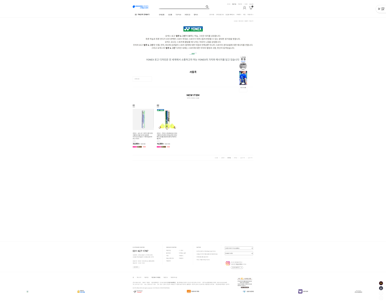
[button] (244, 68)
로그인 (228, 4)
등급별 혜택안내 (230, 14)
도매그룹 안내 (220, 14)
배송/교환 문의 (170, 258)
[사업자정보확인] (171, 282)
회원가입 (234, 4)
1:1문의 (245, 4)
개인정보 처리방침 (155, 277)
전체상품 (161, 14)
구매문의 (181, 258)
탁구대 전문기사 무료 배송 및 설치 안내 (206, 251)
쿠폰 (244, 14)
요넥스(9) (137, 79)
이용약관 (146, 277)
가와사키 (251, 21)
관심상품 (251, 4)
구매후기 (238, 14)
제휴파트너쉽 (174, 277)
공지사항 (211, 14)
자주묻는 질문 (182, 253)
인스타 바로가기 (236, 267)
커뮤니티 (249, 14)
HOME (236, 21)
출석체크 (168, 253)
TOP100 (178, 14)
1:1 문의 (181, 250)
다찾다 (381, 9)
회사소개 (139, 277)
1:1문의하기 (135, 267)
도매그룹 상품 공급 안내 (202, 257)
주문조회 (240, 4)
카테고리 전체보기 (143, 14)
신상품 (170, 14)
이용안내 (165, 277)
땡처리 (196, 14)
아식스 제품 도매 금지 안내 (203, 259)
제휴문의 (168, 261)
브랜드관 (187, 14)
